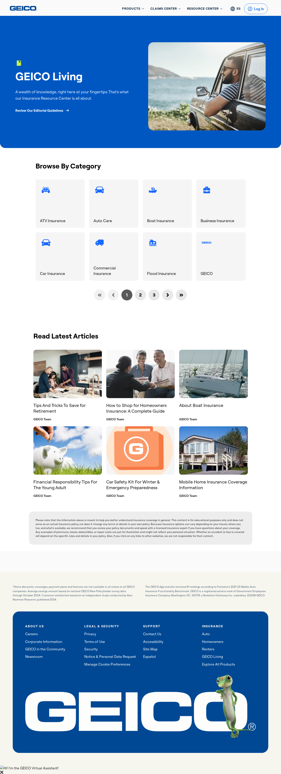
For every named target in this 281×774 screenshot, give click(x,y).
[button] (140, 770)
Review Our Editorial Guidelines (39, 110)
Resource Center (203, 9)
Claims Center (163, 9)
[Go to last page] (181, 294)
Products (131, 9)
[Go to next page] (167, 294)
